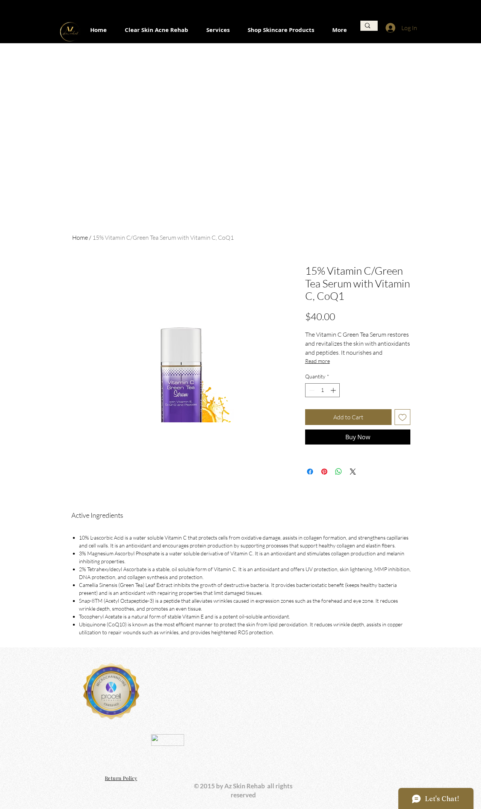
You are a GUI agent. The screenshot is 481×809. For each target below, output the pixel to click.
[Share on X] (352, 471)
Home (80, 237)
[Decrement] (311, 390)
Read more (317, 361)
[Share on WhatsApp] (338, 471)
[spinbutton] (322, 390)
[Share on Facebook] (310, 471)
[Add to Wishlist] (402, 417)
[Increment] (334, 390)
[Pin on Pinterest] (324, 471)
